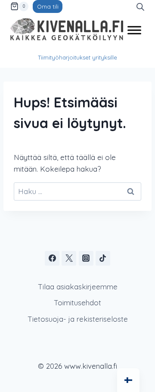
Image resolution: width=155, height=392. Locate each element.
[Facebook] (52, 258)
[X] (69, 258)
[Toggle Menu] (134, 30)
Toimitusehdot (77, 302)
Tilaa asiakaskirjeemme (78, 286)
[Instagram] (86, 258)
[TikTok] (103, 258)
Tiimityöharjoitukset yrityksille (77, 57)
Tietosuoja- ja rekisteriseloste (78, 318)
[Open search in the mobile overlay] (140, 6)
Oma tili (48, 6)
